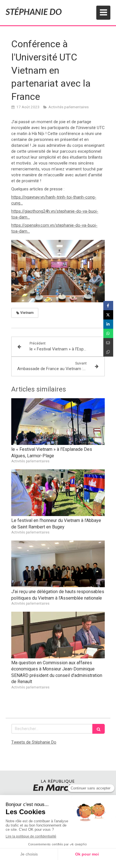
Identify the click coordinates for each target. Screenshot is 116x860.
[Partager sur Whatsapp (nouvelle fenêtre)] (108, 333)
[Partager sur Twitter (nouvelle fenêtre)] (108, 314)
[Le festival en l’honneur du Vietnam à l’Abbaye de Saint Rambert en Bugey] (58, 492)
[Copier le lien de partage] (108, 352)
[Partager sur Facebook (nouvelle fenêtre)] (108, 305)
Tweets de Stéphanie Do (33, 742)
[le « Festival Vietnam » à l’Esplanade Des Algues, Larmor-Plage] (58, 421)
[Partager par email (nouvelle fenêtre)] (108, 342)
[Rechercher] (98, 729)
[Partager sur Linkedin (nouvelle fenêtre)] (108, 324)
